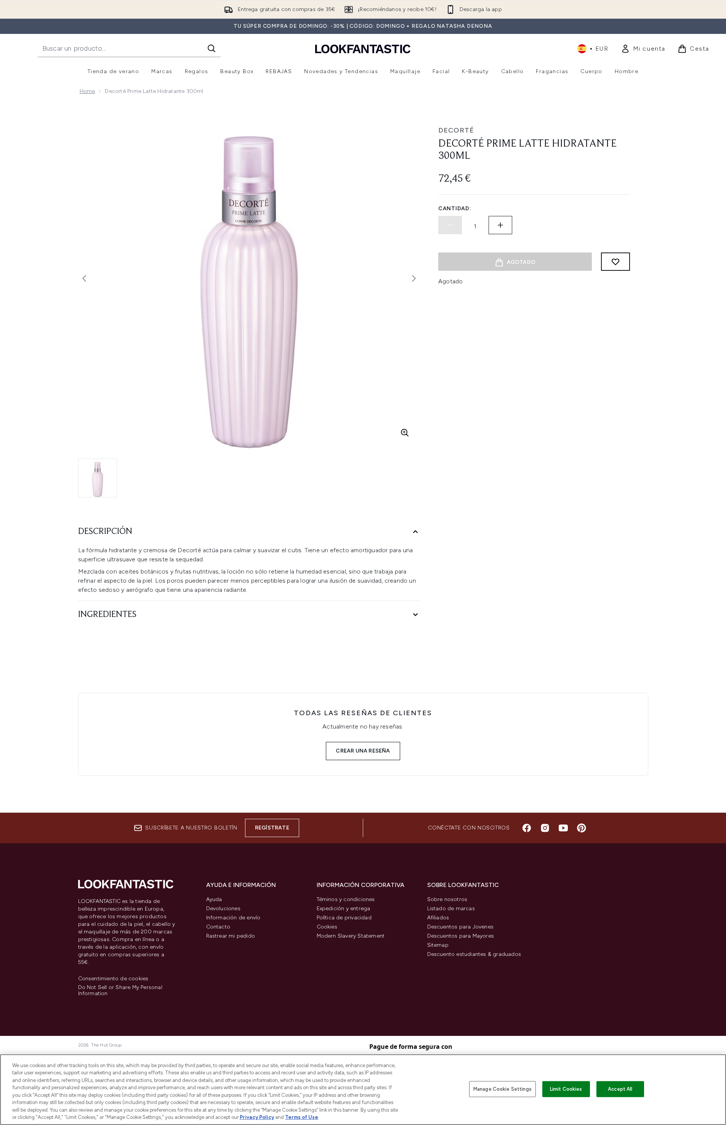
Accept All (620, 1089)
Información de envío (233, 917)
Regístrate (272, 828)
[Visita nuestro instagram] (545, 828)
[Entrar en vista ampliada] (405, 432)
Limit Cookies (566, 1089)
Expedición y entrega (343, 908)
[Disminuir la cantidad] (450, 225)
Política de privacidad (344, 917)
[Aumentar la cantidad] (500, 225)
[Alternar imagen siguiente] (414, 278)
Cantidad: (454, 208)
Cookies (327, 927)
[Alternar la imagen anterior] (84, 278)
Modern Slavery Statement (351, 936)
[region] (363, 1089)
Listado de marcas (451, 908)
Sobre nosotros (447, 899)
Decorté (456, 130)
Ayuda (214, 899)
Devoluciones (223, 908)
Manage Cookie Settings (502, 1089)
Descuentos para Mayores (460, 936)
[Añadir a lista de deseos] (615, 261)
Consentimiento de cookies (113, 979)
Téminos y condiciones (346, 899)
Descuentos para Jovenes (460, 927)
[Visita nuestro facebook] (527, 828)
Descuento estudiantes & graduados (474, 954)
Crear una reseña (363, 751)
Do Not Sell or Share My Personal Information (120, 990)
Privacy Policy (257, 1117)
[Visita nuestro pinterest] (581, 828)
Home (87, 91)
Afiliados (438, 917)
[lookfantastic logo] (362, 48)
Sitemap (438, 945)
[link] (643, 48)
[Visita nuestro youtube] (563, 828)
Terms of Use (301, 1117)
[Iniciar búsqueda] (211, 48)
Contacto (218, 927)
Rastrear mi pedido (230, 936)
